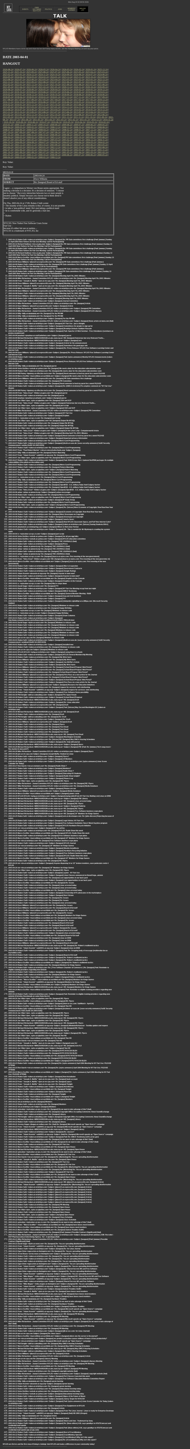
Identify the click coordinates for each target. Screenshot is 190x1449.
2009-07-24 (79, 125)
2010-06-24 (56, 122)
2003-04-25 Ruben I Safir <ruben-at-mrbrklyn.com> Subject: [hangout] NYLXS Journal (42, 843)
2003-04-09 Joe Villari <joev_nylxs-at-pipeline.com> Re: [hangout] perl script (38, 406)
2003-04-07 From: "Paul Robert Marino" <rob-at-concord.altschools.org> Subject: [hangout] (44, 450)
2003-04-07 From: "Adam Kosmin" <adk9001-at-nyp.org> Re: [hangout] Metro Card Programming (46, 455)
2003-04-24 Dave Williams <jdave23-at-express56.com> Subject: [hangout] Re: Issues (42, 928)
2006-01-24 (43, 137)
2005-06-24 (20, 140)
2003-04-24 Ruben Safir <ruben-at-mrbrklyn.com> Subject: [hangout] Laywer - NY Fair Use (44, 873)
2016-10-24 (19, 102)
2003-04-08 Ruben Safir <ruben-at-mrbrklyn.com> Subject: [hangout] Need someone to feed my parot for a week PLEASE (56, 436)
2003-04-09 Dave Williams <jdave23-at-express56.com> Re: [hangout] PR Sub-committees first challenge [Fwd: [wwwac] (56, 262)
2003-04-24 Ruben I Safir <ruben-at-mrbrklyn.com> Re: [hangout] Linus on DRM (39, 938)
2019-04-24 (90, 92)
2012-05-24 (8, 117)
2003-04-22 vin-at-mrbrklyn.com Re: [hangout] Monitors (30, 1102)
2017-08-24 (8, 99)
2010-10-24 (9, 122)
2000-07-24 (79, 155)
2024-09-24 (67, 74)
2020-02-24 (79, 89)
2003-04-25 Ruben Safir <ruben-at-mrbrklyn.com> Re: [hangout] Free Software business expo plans (47, 836)
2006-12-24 (20, 135)
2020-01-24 (91, 89)
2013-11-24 (8, 112)
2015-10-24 (55, 104)
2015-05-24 (8, 107)
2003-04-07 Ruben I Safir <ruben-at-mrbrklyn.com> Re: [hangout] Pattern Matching (41, 467)
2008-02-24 (67, 130)
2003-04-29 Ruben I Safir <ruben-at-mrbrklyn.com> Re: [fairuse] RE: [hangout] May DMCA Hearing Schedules (51, 739)
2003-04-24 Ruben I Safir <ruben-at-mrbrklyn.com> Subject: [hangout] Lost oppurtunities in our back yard (49, 880)
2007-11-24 (102, 130)
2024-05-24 (8, 77)
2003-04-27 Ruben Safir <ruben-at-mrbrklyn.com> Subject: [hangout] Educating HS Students (44, 773)
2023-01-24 (91, 79)
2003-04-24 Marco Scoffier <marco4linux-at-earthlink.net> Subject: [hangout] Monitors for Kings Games (49, 985)
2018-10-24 (55, 94)
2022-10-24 (19, 82)
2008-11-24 (67, 127)
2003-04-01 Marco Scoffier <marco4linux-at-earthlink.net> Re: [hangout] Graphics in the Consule (46, 578)
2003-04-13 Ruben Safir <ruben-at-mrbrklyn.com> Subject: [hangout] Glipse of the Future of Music (47, 1396)
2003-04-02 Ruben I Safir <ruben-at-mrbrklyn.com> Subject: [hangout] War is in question (43, 566)
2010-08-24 (32, 122)
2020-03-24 (67, 89)
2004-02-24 (102, 142)
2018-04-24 (20, 97)
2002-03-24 (55, 150)
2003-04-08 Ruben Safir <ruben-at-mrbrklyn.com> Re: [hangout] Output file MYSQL (41, 423)
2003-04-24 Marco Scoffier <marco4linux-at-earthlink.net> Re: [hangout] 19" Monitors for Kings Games (49, 858)
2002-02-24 (67, 150)
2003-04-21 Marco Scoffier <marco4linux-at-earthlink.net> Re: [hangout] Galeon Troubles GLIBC (46, 1230)
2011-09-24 (102, 117)
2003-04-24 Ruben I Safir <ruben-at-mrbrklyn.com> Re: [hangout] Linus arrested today (42, 885)
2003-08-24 (67, 145)
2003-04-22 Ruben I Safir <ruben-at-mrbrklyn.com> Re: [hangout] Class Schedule (40, 1217)
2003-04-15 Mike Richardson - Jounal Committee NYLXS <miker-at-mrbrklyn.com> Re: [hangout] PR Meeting (51, 1364)
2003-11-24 (31, 145)
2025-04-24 (90, 72)
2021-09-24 (67, 84)
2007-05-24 (67, 132)
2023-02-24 (79, 79)
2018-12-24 (31, 94)
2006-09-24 (55, 135)
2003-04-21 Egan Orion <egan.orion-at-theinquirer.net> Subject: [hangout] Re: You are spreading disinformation (52, 1264)
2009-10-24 (43, 125)
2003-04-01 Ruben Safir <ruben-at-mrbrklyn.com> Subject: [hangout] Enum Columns (41, 616)
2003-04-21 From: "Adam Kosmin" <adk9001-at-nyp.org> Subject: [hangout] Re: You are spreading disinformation (53, 1266)
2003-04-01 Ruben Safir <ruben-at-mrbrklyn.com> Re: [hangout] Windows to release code (43, 606)
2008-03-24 (55, 130)
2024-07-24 (90, 74)
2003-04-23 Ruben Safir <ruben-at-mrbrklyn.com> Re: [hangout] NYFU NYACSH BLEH (42, 1058)
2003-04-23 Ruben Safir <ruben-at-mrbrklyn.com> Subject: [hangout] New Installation (42, 1077)
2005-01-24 (79, 140)
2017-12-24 (67, 97)
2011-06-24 (26, 120)
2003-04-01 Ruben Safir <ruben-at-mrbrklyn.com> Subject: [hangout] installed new (40, 645)
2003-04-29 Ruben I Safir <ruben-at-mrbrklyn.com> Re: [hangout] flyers (36, 724)
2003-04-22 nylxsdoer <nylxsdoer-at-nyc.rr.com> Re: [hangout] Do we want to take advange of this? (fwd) (49, 1109)
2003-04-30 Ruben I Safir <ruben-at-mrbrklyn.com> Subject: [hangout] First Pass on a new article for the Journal (52, 682)
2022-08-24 (43, 82)
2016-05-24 (79, 102)
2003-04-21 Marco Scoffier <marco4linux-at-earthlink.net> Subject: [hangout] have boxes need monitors (49, 1296)
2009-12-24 (20, 125)
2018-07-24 (90, 94)
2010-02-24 (103, 122)
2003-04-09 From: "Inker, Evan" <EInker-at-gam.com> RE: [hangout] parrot (37, 393)
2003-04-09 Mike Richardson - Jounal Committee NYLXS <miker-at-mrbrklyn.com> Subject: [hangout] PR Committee (54, 411)
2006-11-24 (31, 135)
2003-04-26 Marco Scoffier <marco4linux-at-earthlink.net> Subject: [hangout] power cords (43, 794)
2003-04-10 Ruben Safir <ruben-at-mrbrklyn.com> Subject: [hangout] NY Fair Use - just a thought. (46, 324)
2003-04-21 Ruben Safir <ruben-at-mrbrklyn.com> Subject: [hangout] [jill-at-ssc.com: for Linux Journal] (49, 1331)
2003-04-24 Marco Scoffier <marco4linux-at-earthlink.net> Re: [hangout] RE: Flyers (41, 1001)
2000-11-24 (31, 155)
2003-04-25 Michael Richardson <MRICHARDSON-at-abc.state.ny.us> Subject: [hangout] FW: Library (48, 799)
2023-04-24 (55, 79)
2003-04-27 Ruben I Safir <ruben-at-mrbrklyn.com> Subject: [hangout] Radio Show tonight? (44, 776)
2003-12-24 (20, 145)
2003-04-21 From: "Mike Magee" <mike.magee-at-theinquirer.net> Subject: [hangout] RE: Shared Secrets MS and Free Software (58, 1276)
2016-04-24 (90, 102)
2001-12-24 (91, 150)
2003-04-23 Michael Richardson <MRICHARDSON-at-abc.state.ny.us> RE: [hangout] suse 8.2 (45, 1046)
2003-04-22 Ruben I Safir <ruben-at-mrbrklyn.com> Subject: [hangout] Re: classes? (41, 1132)
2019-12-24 (102, 89)
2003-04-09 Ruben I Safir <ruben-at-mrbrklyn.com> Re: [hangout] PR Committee (40, 381)
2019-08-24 (43, 92)
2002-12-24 (55, 147)
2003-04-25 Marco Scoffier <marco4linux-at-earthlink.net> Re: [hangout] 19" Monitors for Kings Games (49, 838)
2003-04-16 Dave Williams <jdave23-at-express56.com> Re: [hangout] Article (38, 1354)
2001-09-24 (20, 152)
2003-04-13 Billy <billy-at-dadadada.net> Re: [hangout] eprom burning (35, 1381)
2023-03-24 (67, 79)
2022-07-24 (55, 82)
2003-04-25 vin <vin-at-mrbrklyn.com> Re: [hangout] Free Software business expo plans (43, 841)
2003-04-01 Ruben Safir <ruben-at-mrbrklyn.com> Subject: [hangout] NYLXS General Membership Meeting (50, 655)
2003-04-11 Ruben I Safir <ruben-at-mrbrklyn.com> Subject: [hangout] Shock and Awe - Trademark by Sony (50, 1421)
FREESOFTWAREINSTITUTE (37, 9)
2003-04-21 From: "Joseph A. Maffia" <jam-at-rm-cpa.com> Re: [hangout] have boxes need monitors (48, 1291)
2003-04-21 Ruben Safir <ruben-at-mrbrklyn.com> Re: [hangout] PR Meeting (38, 1316)
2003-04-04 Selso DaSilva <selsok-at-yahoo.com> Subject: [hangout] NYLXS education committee (47, 539)
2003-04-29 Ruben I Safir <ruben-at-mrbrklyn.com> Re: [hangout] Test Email (38, 727)
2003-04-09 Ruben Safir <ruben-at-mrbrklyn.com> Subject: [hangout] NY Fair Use (40, 413)
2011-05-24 (38, 120)
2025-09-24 (31, 72)
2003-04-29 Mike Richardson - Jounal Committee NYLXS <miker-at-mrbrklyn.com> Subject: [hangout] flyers (50, 751)
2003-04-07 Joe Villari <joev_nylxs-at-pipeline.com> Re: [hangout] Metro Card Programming (44, 458)
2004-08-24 (31, 142)
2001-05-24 (67, 152)
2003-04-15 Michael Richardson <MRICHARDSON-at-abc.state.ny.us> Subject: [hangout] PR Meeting (48, 1369)
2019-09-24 (31, 92)
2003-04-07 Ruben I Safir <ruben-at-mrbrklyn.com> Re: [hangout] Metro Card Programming (44, 448)
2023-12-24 (67, 77)
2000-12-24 (20, 155)
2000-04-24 (8, 157)
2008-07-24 (8, 130)
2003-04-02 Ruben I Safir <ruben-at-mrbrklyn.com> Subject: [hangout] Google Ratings (42, 571)
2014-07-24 (20, 110)
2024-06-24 (102, 74)
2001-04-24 (79, 152)
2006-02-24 (31, 137)
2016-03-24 (102, 102)
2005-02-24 (67, 140)
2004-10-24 (8, 142)
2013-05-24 (79, 112)
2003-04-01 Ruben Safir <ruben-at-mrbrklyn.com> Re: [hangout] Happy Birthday (40, 608)
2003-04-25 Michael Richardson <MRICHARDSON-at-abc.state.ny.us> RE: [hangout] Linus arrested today (49, 801)
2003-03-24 (20, 147)
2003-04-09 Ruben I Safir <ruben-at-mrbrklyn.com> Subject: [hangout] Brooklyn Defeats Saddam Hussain (50, 329)
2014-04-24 (55, 110)
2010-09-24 (21, 122)
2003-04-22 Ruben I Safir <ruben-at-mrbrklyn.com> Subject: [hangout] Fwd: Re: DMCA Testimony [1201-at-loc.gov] (53, 1137)
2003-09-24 (55, 145)
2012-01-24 (55, 117)
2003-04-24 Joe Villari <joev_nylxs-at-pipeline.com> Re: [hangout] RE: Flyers (38, 870)
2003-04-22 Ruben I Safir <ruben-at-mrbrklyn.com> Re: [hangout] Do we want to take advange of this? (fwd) (50, 1139)
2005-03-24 (55, 140)
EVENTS (25, 9)
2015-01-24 (55, 107)
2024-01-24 (55, 77)
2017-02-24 (79, 99)
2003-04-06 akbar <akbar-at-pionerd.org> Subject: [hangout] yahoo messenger (39, 492)
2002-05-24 (31, 150)
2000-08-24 (67, 155)
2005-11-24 (67, 137)
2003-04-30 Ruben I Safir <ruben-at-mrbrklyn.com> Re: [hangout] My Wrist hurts (40, 657)
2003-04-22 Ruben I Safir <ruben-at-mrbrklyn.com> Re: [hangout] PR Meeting (38, 1205)
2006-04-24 (8, 137)
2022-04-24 (90, 82)
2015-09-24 (67, 104)
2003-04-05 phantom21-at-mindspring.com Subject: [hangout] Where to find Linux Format (43, 527)
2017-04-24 (55, 99)
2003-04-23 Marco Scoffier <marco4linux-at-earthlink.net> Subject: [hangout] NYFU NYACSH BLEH (47, 1061)
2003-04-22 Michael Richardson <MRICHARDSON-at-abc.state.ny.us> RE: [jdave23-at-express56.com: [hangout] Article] (56, 1182)
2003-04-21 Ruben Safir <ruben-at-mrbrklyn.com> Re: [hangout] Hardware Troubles (41, 1304)
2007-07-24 (43, 132)
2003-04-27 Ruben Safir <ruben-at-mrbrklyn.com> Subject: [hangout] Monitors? (39, 768)
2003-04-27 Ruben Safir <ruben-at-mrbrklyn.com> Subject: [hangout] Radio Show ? (41, 771)
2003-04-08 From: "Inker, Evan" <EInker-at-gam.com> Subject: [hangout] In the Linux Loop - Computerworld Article (53, 431)
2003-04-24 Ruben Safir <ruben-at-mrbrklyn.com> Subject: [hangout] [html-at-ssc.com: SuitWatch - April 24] (51, 1004)
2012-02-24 (43, 117)
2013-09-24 (31, 112)
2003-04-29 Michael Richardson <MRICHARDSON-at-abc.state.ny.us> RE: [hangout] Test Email (45, 734)
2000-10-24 (43, 155)
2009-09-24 (55, 125)
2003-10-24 (43, 145)
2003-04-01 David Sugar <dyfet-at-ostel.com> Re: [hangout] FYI (33, 586)
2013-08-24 (43, 112)
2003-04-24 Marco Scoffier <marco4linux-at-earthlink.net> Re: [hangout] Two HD (40, 1006)
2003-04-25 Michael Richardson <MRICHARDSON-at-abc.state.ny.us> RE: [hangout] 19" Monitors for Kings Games (53, 814)
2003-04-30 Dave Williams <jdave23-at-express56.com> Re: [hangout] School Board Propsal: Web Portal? (50, 667)
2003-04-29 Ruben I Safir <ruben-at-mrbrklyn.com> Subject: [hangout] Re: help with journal (44, 742)
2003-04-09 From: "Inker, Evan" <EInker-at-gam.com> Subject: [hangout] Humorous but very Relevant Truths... (52, 403)
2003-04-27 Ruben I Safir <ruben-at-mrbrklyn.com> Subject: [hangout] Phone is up (40, 778)
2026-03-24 (67, 69)
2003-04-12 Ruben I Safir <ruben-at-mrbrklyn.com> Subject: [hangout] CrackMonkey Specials (45, 1435)
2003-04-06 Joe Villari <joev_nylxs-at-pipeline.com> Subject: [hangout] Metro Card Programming (46, 505)
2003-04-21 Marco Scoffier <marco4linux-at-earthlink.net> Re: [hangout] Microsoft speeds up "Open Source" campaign (55, 1309)
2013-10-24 (19, 112)
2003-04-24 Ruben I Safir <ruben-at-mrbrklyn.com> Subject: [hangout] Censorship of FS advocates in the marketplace (54, 893)
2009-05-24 (102, 125)
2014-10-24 (90, 107)
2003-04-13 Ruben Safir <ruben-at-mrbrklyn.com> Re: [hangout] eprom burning (39, 1386)
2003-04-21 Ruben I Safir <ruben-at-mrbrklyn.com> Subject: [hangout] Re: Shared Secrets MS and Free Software (52, 1269)
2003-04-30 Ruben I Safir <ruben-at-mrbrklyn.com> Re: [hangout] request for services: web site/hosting (49, 687)
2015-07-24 (90, 104)
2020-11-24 (79, 87)
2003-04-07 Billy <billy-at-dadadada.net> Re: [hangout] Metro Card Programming (40, 480)
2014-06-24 (31, 110)
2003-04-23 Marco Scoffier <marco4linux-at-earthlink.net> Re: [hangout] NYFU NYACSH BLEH (45, 1056)
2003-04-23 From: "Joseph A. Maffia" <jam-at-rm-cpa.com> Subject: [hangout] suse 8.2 (42, 1043)
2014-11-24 (79, 107)
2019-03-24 (102, 92)
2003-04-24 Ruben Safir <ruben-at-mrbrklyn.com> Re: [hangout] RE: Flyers (38, 861)
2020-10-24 (90, 87)
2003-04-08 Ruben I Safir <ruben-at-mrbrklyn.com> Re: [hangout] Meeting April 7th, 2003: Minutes (46, 276)
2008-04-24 (43, 130)
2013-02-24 (8, 115)
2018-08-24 (79, 94)
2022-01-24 (20, 84)
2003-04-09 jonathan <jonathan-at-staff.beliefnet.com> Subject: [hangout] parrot (39, 336)
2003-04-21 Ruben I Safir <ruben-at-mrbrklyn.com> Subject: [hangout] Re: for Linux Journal (44, 1249)
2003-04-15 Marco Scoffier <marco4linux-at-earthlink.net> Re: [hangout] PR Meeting (41, 1366)
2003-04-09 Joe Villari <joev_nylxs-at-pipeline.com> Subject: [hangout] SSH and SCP (41, 408)
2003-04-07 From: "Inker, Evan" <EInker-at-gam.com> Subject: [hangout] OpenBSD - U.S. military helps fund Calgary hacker (57, 490)
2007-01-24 (8, 135)
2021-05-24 (8, 87)
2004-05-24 (67, 142)
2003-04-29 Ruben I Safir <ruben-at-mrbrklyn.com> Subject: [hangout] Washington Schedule (44, 737)
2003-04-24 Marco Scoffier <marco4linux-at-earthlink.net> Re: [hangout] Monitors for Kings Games (47, 915)
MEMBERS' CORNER (71, 9)
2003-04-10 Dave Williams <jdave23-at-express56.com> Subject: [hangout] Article (40, 306)
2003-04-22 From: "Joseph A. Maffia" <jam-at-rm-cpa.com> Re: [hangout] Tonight (40, 1084)
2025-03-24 (102, 72)
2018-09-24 (67, 94)
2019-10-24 (19, 92)
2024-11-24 (43, 74)
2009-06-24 (90, 125)
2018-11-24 (43, 94)
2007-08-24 (31, 132)
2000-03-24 (20, 157)
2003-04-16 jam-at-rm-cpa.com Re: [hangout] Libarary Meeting (33, 1359)
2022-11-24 (8, 82)
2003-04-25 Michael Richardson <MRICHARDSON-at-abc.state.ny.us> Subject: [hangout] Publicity (46, 806)
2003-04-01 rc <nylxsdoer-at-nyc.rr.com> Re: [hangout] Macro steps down (37, 583)
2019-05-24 (79, 92)
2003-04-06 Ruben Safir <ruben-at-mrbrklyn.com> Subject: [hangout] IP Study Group (41, 500)
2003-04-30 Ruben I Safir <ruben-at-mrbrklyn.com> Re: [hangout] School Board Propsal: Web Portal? (48, 672)
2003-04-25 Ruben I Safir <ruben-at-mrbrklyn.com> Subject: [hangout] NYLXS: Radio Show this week (48, 856)
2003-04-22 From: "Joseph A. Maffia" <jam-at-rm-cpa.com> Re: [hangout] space (40, 1082)
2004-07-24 (43, 142)
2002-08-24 (102, 147)
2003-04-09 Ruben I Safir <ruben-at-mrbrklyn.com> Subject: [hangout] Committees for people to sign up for (50, 326)
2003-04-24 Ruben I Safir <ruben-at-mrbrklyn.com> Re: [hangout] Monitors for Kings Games (44, 965)
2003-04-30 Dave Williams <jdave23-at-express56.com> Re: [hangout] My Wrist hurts (42, 660)
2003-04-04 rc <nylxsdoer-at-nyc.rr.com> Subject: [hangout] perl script (36, 534)
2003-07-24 (79, 145)
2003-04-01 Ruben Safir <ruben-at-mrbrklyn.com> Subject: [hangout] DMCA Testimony (42, 591)
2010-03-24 (92, 122)
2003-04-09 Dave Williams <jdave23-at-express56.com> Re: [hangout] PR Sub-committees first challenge (50, 378)
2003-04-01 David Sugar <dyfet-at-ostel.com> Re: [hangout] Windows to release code (42, 623)
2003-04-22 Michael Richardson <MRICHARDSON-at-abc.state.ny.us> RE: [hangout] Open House (46, 1149)
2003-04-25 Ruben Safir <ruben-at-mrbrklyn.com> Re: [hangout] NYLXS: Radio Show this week (45, 831)
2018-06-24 (102, 94)
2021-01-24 (55, 87)
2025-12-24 (102, 69)
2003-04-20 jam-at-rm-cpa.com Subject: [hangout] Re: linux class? (34, 1334)
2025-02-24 (8, 74)
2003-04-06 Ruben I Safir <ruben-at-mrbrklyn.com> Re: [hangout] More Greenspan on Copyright (46, 514)
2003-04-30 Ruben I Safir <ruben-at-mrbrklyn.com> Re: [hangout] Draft (36, 714)
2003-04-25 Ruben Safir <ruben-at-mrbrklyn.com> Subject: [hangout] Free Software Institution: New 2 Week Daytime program (57, 823)
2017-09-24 (102, 97)
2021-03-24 (31, 87)
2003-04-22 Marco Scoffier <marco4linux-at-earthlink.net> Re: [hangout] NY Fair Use (41, 1154)
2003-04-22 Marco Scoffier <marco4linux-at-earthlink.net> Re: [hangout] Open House (41, 1147)
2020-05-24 (43, 89)
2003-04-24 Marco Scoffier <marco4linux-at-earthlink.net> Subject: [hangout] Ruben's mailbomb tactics (49, 977)
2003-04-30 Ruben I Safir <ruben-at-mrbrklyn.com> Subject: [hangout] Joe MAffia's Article (43, 662)
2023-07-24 (20, 79)
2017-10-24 (90, 97)
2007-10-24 (8, 132)
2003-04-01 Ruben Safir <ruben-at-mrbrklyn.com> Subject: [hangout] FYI (37, 599)
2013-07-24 (55, 112)
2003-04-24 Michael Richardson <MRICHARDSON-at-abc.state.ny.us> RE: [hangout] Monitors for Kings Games (52, 987)
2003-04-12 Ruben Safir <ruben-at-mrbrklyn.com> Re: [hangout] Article (36, 1408)
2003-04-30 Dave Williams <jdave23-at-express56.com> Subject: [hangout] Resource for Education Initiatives (51, 685)
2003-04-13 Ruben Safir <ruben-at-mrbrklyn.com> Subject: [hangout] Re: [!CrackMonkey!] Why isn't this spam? (52, 1440)
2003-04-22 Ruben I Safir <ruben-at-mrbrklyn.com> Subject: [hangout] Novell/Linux (41, 1087)
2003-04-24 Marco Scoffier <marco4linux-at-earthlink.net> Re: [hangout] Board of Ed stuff (43, 935)
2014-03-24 (67, 110)
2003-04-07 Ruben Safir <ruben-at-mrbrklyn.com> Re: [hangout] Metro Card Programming (43, 441)
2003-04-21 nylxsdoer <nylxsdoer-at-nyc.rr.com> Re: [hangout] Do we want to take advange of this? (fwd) (49, 1222)
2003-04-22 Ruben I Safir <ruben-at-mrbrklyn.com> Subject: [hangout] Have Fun (39, 1092)
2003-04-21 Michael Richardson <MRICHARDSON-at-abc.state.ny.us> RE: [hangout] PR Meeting (46, 1314)
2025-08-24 (43, 72)
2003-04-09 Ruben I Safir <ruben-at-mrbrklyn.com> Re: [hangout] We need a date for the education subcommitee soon (55, 371)
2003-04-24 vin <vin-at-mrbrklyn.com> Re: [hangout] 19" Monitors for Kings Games (41, 868)
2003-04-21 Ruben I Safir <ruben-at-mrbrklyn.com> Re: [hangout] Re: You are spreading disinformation (48, 1256)
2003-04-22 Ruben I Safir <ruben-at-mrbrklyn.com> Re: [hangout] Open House (39, 1207)
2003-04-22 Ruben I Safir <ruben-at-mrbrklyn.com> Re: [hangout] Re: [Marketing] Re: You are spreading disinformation (55, 1169)
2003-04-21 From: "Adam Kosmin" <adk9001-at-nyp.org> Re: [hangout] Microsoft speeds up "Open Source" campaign (55, 1319)
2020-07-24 (20, 89)
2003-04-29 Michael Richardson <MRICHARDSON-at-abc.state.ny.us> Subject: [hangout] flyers (45, 744)
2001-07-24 (43, 152)
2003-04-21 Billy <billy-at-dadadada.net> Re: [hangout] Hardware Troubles (37, 1299)
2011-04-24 (50, 120)
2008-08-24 (102, 127)
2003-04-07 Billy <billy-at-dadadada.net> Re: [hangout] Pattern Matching (36, 453)
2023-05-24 (43, 79)
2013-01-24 (20, 115)
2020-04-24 (55, 89)
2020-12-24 (67, 87)
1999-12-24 (55, 157)
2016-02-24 (8, 104)
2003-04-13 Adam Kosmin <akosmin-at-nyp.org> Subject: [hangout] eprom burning (41, 1384)
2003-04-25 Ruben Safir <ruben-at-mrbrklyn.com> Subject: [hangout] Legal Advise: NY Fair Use (46, 821)
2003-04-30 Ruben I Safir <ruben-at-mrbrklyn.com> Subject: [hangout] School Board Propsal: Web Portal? (50, 680)
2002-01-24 (79, 150)
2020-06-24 (31, 89)
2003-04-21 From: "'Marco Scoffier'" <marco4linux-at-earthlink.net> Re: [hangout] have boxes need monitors (51, 1225)
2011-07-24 (14, 120)
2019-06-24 (67, 92)
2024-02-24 (43, 77)
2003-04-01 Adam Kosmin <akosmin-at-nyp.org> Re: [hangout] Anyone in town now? (41, 573)
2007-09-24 (20, 132)
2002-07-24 (8, 150)
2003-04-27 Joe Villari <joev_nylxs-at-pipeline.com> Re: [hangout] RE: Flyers (38, 781)
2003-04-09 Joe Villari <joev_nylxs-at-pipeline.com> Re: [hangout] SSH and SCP (39, 401)
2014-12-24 (67, 107)
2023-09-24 (102, 77)
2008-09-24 (90, 127)
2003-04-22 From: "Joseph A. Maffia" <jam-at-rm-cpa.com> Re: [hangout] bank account (42, 1079)
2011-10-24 (90, 117)
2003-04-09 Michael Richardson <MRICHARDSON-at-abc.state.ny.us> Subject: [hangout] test (45, 341)
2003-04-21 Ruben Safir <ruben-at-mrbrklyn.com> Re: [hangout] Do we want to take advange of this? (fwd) (50, 1301)
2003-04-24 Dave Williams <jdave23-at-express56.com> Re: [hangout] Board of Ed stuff (42, 908)
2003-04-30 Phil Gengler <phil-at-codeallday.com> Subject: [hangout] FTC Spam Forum (42, 695)
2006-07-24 (79, 135)
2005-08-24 (102, 137)
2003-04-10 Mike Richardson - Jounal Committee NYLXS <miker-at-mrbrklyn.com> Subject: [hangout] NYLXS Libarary (55, 311)
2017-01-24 (91, 99)
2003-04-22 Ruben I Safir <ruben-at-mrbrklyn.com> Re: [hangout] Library (37, 1114)
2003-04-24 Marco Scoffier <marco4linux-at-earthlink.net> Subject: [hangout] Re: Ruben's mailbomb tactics (50, 963)
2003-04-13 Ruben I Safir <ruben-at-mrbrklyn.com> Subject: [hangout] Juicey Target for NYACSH (46, 1399)
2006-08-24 (67, 135)
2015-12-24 (31, 104)
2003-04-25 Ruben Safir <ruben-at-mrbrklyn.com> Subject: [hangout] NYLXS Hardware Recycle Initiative (49, 826)
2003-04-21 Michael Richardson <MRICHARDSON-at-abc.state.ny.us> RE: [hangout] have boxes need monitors (52, 1294)
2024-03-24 (31, 77)
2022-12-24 (102, 79)
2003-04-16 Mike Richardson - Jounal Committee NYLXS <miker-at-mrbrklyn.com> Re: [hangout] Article (49, 1356)
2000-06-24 (90, 155)
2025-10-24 (19, 72)
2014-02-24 (79, 110)
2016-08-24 (43, 102)
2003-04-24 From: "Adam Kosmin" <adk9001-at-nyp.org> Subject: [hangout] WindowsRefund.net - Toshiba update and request (58, 1026)
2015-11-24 (43, 104)
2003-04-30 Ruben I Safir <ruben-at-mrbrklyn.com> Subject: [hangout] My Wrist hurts (41, 665)
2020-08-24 (8, 89)
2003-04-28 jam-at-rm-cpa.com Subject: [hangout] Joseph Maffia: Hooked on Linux (40, 754)
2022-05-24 (79, 82)
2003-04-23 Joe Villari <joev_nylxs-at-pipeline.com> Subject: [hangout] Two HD (39, 1048)
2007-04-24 (79, 132)
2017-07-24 (20, 99)
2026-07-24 (20, 69)
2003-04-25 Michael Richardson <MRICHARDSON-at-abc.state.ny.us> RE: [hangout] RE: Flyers (45, 804)
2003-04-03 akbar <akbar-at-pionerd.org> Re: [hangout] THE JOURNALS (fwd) (39, 546)
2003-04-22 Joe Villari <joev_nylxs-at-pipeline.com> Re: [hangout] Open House (39, 1210)
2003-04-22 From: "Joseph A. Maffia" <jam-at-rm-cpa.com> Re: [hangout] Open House (42, 1159)
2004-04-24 (79, 142)
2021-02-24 (43, 87)
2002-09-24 (90, 147)
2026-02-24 (79, 69)
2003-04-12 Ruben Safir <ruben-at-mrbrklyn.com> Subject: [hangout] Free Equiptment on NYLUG (46, 1406)
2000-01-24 (43, 157)
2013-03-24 (102, 112)
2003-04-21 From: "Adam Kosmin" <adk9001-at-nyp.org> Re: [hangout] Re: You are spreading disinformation (51, 1246)
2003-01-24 (43, 147)
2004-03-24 (91, 142)
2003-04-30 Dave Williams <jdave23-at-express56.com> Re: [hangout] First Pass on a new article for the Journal (52, 675)
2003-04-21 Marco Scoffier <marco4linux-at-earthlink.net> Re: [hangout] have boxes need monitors (47, 1227)
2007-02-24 (102, 132)
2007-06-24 (55, 132)
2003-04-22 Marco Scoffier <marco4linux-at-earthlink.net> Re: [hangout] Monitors (40, 1099)
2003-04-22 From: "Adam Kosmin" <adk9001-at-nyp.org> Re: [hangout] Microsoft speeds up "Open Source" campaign (55, 1127)
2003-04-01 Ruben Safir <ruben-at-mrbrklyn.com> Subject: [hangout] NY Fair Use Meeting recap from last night (52, 589)
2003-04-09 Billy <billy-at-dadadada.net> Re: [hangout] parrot (32, 366)
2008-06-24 (20, 130)
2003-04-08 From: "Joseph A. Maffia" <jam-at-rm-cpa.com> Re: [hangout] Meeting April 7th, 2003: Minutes (50, 281)
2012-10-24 (55, 115)
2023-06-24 (31, 79)
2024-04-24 (20, 77)
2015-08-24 (79, 104)
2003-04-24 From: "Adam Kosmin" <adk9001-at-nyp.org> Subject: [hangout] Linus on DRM (44, 948)
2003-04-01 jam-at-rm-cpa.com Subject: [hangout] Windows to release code (38, 650)
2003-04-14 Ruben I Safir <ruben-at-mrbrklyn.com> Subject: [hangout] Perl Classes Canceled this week (49, 1376)
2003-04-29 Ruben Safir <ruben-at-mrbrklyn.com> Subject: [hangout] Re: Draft (39, 719)
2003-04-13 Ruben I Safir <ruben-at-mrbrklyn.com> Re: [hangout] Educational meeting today (44, 1389)
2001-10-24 (8, 152)
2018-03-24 (31, 97)
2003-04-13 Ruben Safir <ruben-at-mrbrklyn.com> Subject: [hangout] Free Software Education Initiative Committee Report (56, 1379)
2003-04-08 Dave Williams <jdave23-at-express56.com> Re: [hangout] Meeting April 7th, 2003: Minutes (48, 283)
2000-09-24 (55, 155)
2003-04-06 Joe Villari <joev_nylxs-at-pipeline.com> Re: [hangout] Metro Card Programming (44, 497)
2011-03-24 (61, 120)
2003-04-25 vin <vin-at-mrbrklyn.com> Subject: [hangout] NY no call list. (36, 828)
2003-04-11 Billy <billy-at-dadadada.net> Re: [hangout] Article (32, 1416)
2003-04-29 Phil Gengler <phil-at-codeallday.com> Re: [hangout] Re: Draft (37, 717)
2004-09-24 (20, 142)
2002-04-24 (43, 150)
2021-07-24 (90, 84)
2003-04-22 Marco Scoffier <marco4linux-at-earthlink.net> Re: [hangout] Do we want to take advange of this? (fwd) (53, 1142)
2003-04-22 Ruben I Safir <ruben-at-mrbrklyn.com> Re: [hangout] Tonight (37, 1094)
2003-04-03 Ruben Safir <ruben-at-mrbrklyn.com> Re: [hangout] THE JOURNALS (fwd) (42, 541)
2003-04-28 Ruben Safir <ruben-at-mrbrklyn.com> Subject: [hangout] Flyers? (38, 756)
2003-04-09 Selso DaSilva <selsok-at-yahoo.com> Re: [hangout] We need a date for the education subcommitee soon (54, 368)
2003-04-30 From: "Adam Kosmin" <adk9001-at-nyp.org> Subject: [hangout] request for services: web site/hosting (53, 690)
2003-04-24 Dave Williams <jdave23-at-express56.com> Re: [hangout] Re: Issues (40, 905)
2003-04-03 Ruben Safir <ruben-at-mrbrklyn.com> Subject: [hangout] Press (38, 544)
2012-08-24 (79, 115)
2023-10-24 (90, 77)
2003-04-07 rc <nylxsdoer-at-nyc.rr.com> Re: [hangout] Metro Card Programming (40, 477)
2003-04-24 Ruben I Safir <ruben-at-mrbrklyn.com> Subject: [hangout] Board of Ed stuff (42, 955)
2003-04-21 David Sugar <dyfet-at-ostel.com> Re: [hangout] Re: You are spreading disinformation (46, 1244)
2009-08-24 (67, 125)
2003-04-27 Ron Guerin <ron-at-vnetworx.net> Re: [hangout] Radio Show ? (37, 766)
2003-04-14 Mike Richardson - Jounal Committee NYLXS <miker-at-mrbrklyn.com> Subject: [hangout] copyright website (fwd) (57, 1374)
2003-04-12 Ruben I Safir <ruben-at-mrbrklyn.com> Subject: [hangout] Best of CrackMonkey (44, 1432)
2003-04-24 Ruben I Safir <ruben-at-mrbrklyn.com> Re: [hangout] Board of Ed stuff (40, 923)
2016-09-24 (31, 102)
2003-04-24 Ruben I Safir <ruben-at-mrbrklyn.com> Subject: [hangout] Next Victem (41, 895)
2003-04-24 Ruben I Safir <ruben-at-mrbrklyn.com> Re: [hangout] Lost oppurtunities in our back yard (48, 878)
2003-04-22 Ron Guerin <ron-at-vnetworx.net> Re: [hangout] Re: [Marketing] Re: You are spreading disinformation (53, 1157)
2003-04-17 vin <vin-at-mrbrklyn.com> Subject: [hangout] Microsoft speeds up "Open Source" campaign (49, 1341)
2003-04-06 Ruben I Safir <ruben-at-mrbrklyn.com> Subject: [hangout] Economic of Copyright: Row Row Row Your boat (55, 512)
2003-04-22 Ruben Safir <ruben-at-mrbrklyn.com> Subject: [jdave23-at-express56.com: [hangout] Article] (50, 1187)
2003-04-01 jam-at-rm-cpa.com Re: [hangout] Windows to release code (36, 638)
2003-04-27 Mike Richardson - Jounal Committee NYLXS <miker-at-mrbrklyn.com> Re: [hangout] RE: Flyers (50, 783)
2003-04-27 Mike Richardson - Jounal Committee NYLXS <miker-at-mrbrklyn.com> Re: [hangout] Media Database (53, 786)
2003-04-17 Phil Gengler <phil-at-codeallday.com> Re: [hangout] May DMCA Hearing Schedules (45, 1344)
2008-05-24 (31, 130)
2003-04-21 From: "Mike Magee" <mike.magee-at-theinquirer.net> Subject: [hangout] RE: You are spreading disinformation (56, 1284)
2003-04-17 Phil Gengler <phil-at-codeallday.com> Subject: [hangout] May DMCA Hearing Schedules (47, 1351)
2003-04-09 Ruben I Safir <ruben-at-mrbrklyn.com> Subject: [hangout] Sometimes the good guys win (47, 346)
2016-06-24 (67, 102)
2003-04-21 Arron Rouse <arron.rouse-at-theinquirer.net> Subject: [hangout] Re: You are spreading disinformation (53, 1254)
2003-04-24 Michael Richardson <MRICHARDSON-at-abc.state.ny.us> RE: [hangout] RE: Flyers (45, 1018)
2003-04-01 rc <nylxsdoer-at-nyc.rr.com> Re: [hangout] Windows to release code (40, 611)
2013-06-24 (67, 112)
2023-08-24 (8, 79)
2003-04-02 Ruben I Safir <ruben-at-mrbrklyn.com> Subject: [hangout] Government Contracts (45, 568)
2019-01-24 (20, 94)
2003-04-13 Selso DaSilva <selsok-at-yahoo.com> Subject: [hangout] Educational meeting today (46, 1394)
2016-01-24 (20, 104)
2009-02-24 (31, 127)
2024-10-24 (55, 74)
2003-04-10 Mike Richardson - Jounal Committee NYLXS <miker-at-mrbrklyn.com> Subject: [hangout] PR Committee (54, 308)
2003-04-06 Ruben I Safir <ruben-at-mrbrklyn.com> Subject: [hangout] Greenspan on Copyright (45, 517)
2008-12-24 (55, 127)
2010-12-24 (96, 120)
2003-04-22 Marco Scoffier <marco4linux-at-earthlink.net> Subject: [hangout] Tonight (41, 1097)
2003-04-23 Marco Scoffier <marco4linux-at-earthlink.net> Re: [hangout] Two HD (40, 1038)
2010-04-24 (80, 122)
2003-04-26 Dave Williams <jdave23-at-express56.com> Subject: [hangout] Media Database (44, 791)
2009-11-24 (31, 125)
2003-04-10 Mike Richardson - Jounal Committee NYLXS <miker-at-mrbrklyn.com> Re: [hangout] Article (49, 303)
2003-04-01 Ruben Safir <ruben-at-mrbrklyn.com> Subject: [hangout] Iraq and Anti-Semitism (44, 596)
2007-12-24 (91, 130)
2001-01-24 (8, 155)
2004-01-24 (8, 145)
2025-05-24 (79, 72)
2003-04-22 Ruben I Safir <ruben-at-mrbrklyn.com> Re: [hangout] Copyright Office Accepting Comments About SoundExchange (58, 1112)
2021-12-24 (31, 84)
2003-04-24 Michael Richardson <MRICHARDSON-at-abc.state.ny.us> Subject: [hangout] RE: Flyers (47, 1033)
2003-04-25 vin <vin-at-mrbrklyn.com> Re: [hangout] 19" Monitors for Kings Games (41, 846)
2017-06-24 (31, 99)
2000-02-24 (31, 157)
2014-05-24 (43, 110)
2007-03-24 (91, 132)
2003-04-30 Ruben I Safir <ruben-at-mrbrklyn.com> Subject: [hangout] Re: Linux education (44, 702)
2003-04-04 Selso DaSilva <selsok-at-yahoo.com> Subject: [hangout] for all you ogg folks (43, 536)
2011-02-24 (73, 120)
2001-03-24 (91, 152)
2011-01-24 (85, 120)
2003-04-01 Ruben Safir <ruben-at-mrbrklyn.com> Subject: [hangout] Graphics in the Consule (45, 581)
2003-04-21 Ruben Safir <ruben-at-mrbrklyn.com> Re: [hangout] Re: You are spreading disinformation (48, 1261)
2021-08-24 (79, 84)
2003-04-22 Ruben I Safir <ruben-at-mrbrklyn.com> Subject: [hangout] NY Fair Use (40, 1172)
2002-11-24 (67, 147)
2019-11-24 (8, 92)
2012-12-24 (31, 115)
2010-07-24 (44, 122)
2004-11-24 (102, 140)
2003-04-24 (8, 147)
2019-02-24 (8, 94)
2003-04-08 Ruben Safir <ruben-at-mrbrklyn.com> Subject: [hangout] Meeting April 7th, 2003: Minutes (48, 298)
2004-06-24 (55, 142)
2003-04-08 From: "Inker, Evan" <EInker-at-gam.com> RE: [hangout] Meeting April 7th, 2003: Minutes (48, 433)
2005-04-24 (43, 140)
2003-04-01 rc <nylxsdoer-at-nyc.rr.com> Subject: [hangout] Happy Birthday (38, 613)
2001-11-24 (102, 150)
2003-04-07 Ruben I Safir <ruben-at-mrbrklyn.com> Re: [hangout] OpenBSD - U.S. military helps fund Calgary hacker (54, 485)
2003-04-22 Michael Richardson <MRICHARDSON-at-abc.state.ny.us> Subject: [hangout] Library (46, 1129)
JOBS (60, 9)
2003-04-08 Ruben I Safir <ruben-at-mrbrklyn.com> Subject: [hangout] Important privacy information (47, 438)
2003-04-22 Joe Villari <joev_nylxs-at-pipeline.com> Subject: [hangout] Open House (41, 1215)
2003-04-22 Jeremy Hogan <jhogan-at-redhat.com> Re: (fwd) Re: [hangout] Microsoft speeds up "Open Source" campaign (56, 1124)
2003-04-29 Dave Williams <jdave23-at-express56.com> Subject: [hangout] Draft (40, 722)
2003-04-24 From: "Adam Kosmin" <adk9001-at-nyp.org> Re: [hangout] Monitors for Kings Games (47, 982)
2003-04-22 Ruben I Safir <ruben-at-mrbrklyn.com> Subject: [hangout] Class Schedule (42, 1220)
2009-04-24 (8, 127)
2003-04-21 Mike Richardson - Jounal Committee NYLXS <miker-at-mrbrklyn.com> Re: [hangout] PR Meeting (51, 1326)
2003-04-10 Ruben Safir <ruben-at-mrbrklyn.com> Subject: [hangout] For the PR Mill (41, 319)
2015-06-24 (102, 104)
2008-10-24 (79, 127)
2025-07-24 (55, 72)
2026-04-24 (55, 69)
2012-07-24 (90, 115)
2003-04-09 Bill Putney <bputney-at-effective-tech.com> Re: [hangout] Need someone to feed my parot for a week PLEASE (56, 373)
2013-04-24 (90, 112)
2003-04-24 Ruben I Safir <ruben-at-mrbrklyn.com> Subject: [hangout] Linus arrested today (44, 933)
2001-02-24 (102, 152)
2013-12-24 (102, 110)
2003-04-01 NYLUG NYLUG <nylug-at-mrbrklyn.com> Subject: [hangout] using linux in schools (45, 652)
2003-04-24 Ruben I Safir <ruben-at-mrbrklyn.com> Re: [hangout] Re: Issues (38, 898)
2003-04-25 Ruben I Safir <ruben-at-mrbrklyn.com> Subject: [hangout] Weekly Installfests (43, 848)
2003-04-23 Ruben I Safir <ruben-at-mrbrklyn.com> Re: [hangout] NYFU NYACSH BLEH (42, 1051)
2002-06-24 (20, 150)
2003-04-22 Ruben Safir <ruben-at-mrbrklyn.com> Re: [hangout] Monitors (37, 1104)
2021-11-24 (43, 84)
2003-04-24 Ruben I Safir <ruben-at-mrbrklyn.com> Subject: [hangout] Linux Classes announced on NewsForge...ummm (55, 875)
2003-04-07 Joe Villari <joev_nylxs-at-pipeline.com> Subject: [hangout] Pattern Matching (43, 470)
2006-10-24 (43, 135)
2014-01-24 (91, 110)
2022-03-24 (102, 82)
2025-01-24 (20, 74)
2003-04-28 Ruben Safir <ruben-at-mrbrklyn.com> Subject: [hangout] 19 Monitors (40, 759)
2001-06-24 (55, 152)
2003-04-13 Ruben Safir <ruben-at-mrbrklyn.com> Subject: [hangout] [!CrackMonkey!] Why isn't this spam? (50, 1437)
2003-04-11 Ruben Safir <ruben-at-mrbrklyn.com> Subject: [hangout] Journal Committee (43, 301)
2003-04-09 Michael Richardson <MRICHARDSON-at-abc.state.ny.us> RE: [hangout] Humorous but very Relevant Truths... (56, 338)
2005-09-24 (90, 137)
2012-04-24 (20, 117)
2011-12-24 (67, 117)
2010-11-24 (108, 120)
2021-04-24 (20, 87)
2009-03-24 (20, 127)
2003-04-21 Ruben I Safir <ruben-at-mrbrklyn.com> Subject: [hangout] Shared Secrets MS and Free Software (51, 1281)
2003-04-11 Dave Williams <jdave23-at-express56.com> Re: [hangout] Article (38, 1418)
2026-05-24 (43, 69)
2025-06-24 (67, 72)
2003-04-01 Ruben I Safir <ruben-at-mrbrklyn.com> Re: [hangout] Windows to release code (44, 647)
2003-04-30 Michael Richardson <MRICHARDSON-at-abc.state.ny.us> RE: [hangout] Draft (43, 700)
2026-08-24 (8, 69)
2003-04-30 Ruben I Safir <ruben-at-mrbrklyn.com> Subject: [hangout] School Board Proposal (45, 697)
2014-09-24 (102, 107)
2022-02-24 (8, 84)
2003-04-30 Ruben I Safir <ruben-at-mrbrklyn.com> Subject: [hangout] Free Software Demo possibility (48, 692)
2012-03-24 (31, 117)
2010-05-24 (68, 122)
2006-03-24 (20, 137)
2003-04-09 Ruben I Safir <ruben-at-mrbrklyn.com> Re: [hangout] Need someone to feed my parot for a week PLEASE (54, 383)
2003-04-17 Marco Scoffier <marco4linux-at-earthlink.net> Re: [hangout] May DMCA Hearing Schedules (49, 1346)
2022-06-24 (67, 82)
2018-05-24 (8, 97)
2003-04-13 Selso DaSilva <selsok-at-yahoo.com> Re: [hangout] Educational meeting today (44, 1391)
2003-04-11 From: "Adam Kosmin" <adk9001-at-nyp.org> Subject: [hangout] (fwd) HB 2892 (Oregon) (47, 1413)
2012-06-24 (102, 115)
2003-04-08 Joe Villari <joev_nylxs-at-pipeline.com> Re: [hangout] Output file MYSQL (41, 421)
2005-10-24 (79, 137)
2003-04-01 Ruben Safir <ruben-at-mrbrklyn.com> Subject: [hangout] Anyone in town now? (44, 576)
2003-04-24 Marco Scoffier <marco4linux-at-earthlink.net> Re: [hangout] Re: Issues (41, 883)
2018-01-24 (55, 97)
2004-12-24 (91, 140)
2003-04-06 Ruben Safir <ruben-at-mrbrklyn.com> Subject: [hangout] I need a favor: (41, 519)
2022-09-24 (31, 82)
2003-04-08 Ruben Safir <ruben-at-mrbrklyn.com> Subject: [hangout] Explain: (38, 416)
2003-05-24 (102, 145)
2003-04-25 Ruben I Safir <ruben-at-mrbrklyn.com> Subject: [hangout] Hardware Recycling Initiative (47, 851)
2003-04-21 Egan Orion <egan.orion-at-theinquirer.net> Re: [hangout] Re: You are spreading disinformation (50, 1251)
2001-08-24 (31, 152)
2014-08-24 (8, 110)
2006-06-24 (90, 135)
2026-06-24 (31, 69)
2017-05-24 (43, 99)
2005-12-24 (55, 137)
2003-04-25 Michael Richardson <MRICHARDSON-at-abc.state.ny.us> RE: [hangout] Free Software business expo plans (55, 811)
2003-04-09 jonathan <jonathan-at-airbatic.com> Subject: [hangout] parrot (37, 398)
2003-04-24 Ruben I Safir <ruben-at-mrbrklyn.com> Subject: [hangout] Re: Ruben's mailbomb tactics (48, 958)
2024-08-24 (79, 74)
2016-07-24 (55, 102)
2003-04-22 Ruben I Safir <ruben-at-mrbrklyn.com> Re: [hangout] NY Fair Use (39, 1144)
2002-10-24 (79, 147)
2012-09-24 (67, 115)
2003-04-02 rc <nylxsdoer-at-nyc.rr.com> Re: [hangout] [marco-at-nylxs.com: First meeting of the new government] (53, 556)
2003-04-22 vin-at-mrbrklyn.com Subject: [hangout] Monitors (32, 1107)
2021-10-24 (55, 84)
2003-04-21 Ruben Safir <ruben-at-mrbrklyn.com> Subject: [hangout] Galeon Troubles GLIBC (44, 1289)
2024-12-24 (31, 74)
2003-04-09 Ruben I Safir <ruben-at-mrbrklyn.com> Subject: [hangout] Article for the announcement (47, 343)
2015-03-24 (31, 107)
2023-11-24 (79, 77)
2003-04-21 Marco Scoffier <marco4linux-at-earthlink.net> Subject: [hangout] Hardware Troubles (46, 1306)
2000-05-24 (102, 155)
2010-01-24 (8, 125)
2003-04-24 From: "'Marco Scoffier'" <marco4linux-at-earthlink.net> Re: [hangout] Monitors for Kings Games (51, 980)
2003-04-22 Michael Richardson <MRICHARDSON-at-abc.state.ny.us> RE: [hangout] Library (44, 1119)
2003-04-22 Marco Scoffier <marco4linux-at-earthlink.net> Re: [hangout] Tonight (39, 1089)
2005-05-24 (31, 140)
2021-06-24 (102, 84)
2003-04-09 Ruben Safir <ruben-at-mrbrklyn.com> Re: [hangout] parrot (36, 395)
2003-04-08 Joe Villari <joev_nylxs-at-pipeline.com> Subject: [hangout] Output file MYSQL (43, 428)
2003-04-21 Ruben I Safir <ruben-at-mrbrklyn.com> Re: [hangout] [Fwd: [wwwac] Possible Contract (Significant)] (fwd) (54, 1232)
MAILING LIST (83, 9)
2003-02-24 (31, 147)
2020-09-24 (102, 87)
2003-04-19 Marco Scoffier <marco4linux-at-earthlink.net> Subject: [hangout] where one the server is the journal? (53, 1336)
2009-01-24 (43, 127)
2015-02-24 (43, 107)
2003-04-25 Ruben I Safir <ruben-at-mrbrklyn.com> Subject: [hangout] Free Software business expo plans (50, 853)
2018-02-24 (43, 97)
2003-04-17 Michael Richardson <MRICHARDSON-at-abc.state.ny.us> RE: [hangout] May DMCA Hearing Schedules (53, 1349)
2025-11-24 (8, 72)
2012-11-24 (43, 115)
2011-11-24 (79, 117)
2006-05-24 (102, 135)
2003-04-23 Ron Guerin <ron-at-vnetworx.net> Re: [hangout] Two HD (35, 1041)
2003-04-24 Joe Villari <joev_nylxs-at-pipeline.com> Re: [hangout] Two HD (37, 1036)
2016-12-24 (102, 99)
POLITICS (48, 9)
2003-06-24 (90, 145)
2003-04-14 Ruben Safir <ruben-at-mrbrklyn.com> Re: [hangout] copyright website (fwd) (43, 1371)
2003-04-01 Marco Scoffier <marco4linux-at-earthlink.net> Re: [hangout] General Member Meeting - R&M (49, 594)
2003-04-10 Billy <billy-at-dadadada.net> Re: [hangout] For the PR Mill (35, 313)
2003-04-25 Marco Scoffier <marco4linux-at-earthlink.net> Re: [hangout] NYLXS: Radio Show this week (48, 833)
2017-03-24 (67, 99)
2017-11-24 (79, 97)
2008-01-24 (79, 130)
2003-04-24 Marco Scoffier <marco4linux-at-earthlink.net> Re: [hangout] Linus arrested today (45, 890)
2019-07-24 (55, 92)
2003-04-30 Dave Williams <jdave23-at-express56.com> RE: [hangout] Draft (38, 705)
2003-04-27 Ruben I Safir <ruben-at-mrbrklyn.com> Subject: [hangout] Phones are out (42, 788)
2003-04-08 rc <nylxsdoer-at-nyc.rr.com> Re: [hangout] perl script (34, 418)
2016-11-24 (8, 102)
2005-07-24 (8, 140)
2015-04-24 (20, 107)
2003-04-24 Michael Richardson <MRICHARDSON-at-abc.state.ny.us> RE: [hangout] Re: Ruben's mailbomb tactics (53, 946)
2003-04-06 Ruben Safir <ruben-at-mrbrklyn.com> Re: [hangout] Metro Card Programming (43, 495)
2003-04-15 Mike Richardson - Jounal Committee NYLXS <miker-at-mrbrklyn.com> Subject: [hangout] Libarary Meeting (55, 1361)
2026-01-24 (91, 69)
